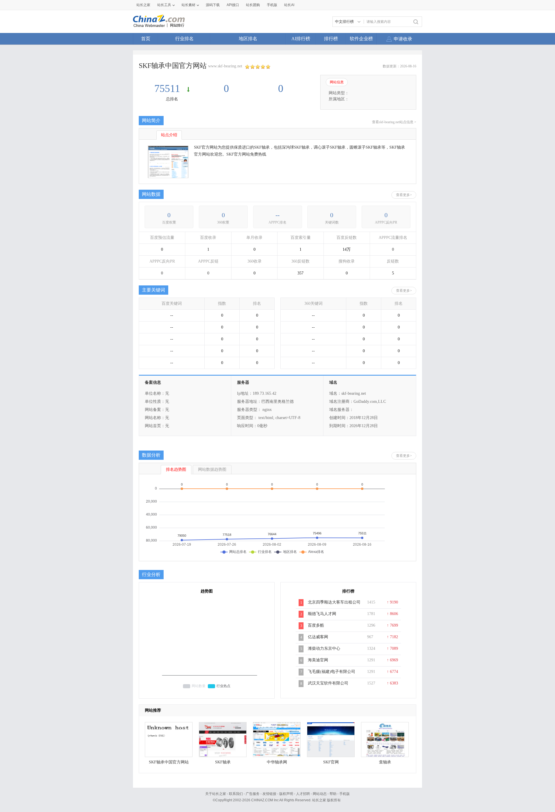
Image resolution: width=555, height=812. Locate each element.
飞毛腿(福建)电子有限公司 (331, 671)
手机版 (344, 794)
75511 (168, 88)
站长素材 (188, 5)
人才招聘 (303, 794)
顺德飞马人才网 (322, 614)
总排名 (172, 99)
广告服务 (253, 794)
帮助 (333, 794)
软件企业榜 (361, 38)
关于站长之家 (215, 794)
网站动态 (320, 794)
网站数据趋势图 (212, 469)
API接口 (233, 5)
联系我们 (236, 794)
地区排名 (248, 38)
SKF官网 (331, 762)
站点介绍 (169, 135)
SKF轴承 (223, 762)
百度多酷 (316, 625)
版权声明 (286, 794)
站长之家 (143, 5)
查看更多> (404, 195)
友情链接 (269, 794)
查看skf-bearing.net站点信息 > (394, 122)
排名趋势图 (176, 469)
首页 (145, 38)
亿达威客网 (318, 637)
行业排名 (184, 38)
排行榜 (331, 38)
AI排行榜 (300, 38)
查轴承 (385, 762)
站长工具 (164, 5)
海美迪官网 (318, 660)
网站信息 (337, 82)
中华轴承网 (277, 762)
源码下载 (213, 5)
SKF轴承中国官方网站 (169, 762)
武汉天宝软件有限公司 (328, 683)
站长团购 (253, 5)
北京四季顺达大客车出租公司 (334, 602)
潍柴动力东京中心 (324, 648)
